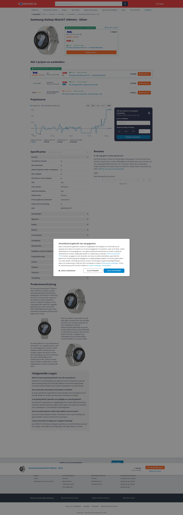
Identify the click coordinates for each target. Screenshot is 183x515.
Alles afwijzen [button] (93, 271)
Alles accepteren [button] (114, 271)
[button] (67, 271)
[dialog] (91, 257)
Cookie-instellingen (95, 265)
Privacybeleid (106, 265)
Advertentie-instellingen (110, 263)
